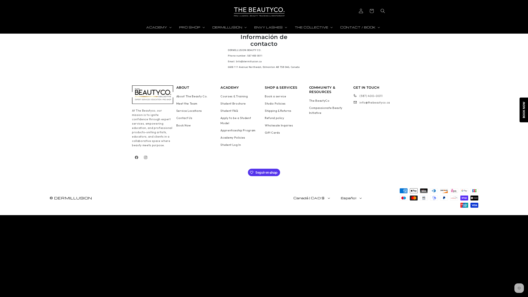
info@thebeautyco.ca (374, 102)
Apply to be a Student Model (235, 120)
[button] (371, 11)
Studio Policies (275, 103)
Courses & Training (234, 96)
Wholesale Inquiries (279, 125)
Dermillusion (73, 198)
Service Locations (189, 111)
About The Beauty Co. (191, 96)
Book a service (275, 96)
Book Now (183, 125)
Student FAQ (229, 111)
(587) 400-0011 (370, 96)
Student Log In (230, 145)
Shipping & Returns (278, 111)
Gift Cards (272, 132)
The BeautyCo (319, 101)
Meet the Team (186, 103)
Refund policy (274, 118)
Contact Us (184, 118)
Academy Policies (232, 137)
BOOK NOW (524, 110)
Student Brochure (233, 103)
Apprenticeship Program (238, 130)
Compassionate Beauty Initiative (325, 110)
